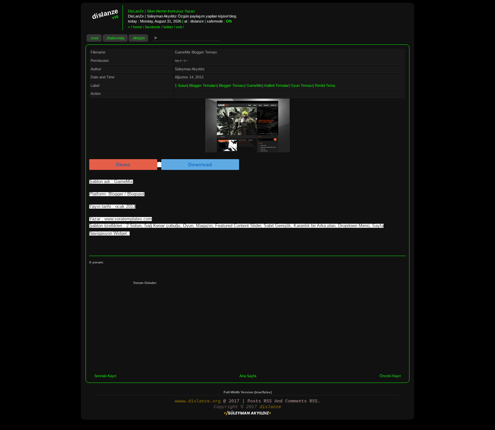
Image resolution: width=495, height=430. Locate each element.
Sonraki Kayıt (105, 376)
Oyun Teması (302, 85)
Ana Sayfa (247, 376)
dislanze (270, 406)
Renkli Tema (325, 85)
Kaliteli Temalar (276, 85)
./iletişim (138, 38)
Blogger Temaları (203, 85)
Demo (123, 164)
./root (94, 38)
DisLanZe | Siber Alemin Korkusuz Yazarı (161, 11)
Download (200, 164)
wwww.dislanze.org (198, 401)
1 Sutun (181, 85)
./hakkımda (115, 38)
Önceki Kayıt (390, 376)
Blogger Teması (231, 85)
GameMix (254, 85)
